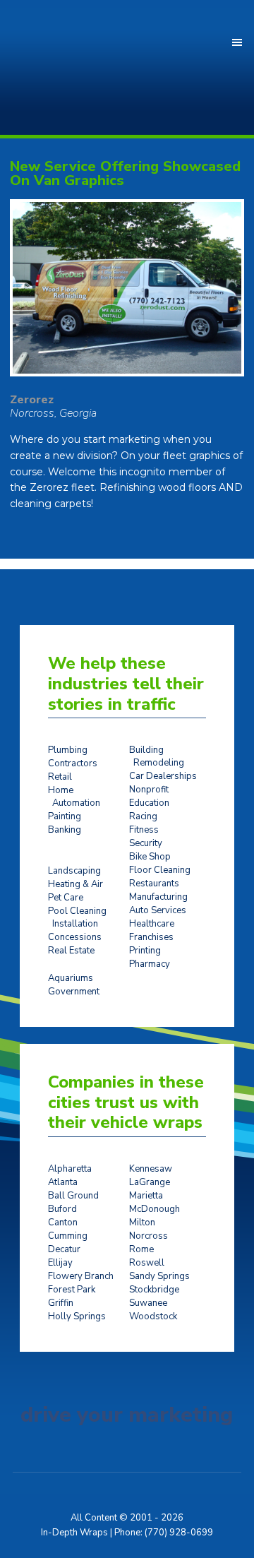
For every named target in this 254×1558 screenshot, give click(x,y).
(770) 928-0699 (179, 1532)
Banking (64, 829)
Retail (60, 777)
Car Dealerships (163, 776)
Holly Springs (77, 1316)
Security (145, 843)
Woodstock (153, 1316)
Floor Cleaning (159, 870)
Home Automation (74, 796)
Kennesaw (150, 1168)
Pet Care (65, 897)
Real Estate (71, 950)
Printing (145, 950)
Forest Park (71, 1289)
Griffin (60, 1303)
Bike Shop (150, 856)
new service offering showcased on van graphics (125, 173)
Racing (143, 816)
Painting (64, 816)
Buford (62, 1209)
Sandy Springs (159, 1276)
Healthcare (151, 923)
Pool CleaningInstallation (77, 917)
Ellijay (60, 1262)
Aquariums (70, 978)
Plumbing (67, 750)
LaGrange (149, 1182)
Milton (142, 1222)
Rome (141, 1249)
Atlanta (63, 1182)
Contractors (72, 763)
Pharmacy (149, 964)
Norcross (148, 1236)
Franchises (151, 937)
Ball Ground (73, 1195)
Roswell (146, 1262)
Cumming (67, 1236)
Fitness (144, 829)
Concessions (75, 937)
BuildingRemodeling (156, 756)
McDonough (154, 1209)
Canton (63, 1222)
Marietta (146, 1195)
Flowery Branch (81, 1276)
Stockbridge (154, 1289)
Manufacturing (158, 897)
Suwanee (148, 1303)
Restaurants (154, 883)
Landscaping (74, 870)
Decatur (64, 1249)
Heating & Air (75, 884)
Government (73, 991)
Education (149, 803)
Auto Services (157, 910)
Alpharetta (70, 1168)
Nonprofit (149, 789)
